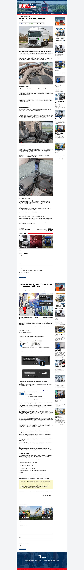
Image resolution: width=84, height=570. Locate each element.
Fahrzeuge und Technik (24, 246)
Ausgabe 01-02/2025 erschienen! (24, 229)
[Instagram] (23, 0)
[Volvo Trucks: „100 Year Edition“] (24, 241)
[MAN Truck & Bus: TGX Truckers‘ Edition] (60, 113)
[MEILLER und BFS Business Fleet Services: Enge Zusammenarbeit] (60, 79)
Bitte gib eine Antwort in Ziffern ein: (24, 272)
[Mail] (24, 0)
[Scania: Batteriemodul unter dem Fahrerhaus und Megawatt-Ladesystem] (60, 146)
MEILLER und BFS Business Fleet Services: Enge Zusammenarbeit (59, 85)
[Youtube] (25, 0)
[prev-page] (19, 249)
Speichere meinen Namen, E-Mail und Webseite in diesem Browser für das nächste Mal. (31, 270)
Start (19, 16)
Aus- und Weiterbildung (27, 16)
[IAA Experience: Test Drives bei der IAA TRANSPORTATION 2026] (60, 96)
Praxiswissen (21, 16)
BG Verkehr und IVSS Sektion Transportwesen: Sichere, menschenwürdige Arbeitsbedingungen (59, 134)
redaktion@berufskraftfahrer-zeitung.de (44, 564)
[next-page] (20, 249)
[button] (63, 13)
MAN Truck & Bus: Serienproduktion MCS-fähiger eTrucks (47, 246)
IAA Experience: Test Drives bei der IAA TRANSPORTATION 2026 (60, 102)
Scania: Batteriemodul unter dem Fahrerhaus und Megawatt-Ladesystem (60, 151)
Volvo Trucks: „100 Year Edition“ (24, 247)
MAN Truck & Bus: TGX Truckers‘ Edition (58, 118)
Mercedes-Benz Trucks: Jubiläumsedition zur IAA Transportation (36, 246)
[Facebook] (22, 0)
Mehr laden (60, 158)
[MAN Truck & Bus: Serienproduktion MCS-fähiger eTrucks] (47, 241)
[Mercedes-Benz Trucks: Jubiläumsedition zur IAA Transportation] (36, 241)
